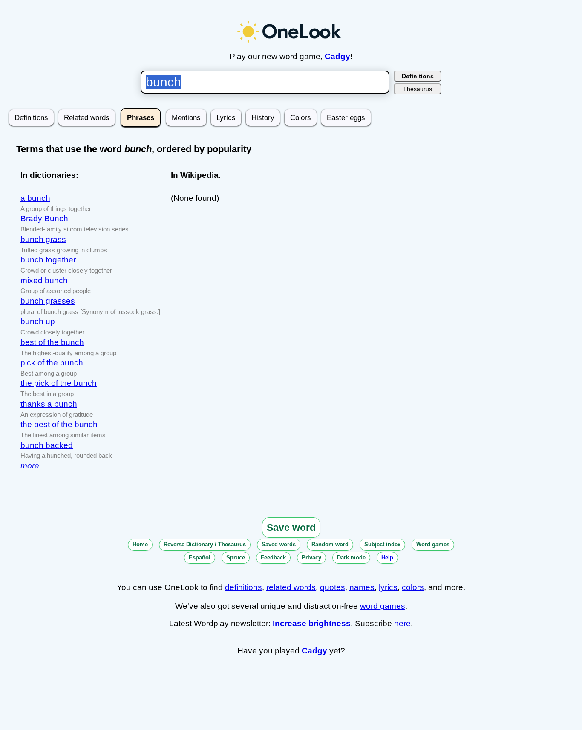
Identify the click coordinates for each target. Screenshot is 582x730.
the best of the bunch (59, 424)
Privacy (311, 557)
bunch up (37, 321)
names (362, 587)
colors (413, 587)
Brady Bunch (44, 218)
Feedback (273, 557)
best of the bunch (52, 342)
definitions (243, 587)
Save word (291, 527)
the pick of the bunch (58, 383)
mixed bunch (44, 280)
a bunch (35, 198)
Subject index (382, 544)
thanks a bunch (48, 403)
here (402, 623)
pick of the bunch (51, 362)
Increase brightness (312, 623)
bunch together (48, 259)
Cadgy (337, 56)
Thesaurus (417, 89)
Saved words (279, 544)
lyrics (388, 587)
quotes (332, 587)
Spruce (235, 557)
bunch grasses (47, 301)
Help (387, 557)
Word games (432, 544)
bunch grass (43, 239)
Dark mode (351, 557)
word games (382, 606)
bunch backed (46, 445)
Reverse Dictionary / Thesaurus (205, 544)
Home (140, 544)
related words (291, 587)
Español (199, 557)
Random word (330, 544)
